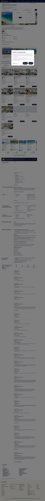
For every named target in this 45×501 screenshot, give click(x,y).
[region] (22, 58)
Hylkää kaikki (25, 63)
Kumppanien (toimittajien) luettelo (16, 60)
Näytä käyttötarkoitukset (16, 63)
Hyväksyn (30, 63)
